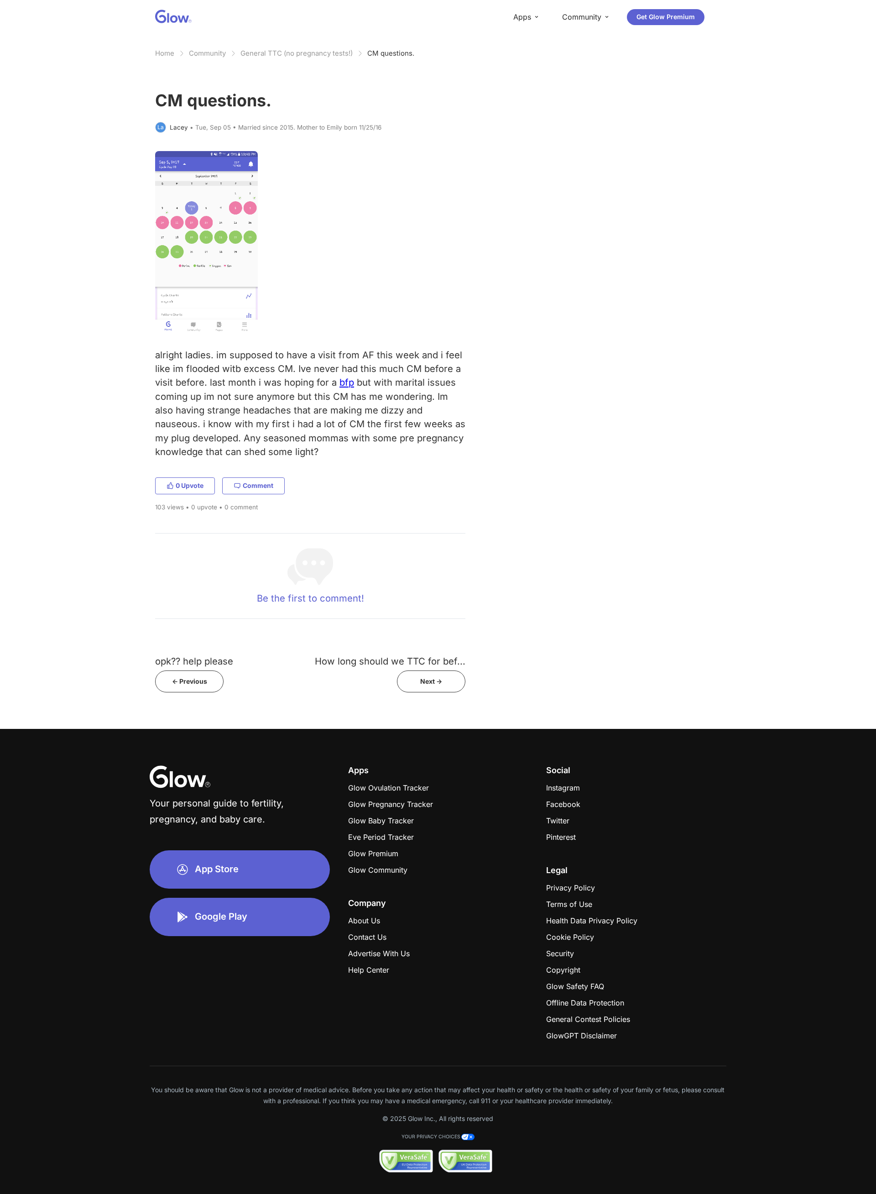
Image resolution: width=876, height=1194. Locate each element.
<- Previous (189, 681)
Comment (258, 485)
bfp (346, 382)
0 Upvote (189, 485)
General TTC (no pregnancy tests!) (296, 53)
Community (207, 53)
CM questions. (390, 53)
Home (164, 53)
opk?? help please (194, 661)
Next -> (431, 681)
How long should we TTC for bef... (390, 661)
